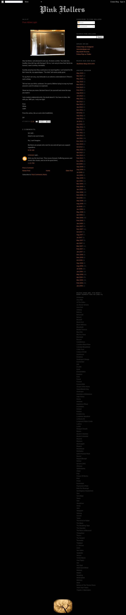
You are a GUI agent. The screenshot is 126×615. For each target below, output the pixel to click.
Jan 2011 (80, 138)
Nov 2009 (80, 161)
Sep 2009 (80, 167)
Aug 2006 (80, 266)
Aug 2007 (80, 235)
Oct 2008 (80, 198)
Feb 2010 (80, 158)
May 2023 (80, 73)
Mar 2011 (80, 132)
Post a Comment (27, 168)
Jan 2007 (80, 252)
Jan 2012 (80, 107)
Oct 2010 (80, 147)
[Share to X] (44, 121)
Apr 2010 (80, 152)
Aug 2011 (80, 118)
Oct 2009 (80, 164)
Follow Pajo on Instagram (85, 47)
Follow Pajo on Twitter (84, 54)
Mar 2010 (80, 155)
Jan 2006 (80, 286)
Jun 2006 (80, 271)
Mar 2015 (80, 84)
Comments (83, 26)
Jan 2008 (80, 223)
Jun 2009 (80, 175)
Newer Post (26, 170)
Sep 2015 (80, 81)
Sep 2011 (80, 115)
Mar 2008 (80, 217)
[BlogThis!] (42, 121)
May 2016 (80, 79)
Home (48, 170)
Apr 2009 (80, 181)
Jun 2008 (80, 209)
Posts (81, 22)
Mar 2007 (80, 246)
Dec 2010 (80, 141)
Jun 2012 (80, 96)
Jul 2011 (79, 121)
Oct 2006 (80, 260)
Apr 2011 (80, 130)
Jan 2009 (80, 189)
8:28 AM (31, 150)
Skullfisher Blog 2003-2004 (86, 63)
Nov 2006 (80, 257)
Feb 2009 (80, 186)
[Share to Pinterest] (49, 121)
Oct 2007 (80, 232)
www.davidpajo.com (83, 49)
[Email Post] (37, 121)
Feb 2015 (80, 87)
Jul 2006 (79, 269)
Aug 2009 (80, 169)
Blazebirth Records (83, 51)
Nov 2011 (80, 110)
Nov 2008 (80, 195)
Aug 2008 (80, 203)
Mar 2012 (80, 104)
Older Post (69, 170)
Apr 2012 (80, 101)
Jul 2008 (79, 206)
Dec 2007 (80, 226)
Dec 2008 (80, 192)
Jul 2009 (79, 172)
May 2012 (80, 98)
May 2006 (80, 274)
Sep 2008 (80, 200)
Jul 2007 (79, 237)
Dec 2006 (80, 254)
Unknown (31, 155)
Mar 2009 (80, 184)
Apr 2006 (80, 277)
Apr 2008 (80, 215)
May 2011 (80, 127)
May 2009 (80, 178)
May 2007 (80, 240)
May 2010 (80, 149)
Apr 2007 (80, 243)
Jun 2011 (80, 124)
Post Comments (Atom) (39, 174)
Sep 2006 (80, 263)
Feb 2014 (80, 90)
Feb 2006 (80, 283)
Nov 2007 (80, 229)
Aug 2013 (80, 93)
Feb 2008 (80, 220)
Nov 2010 (80, 144)
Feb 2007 (80, 249)
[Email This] (40, 121)
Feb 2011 (80, 135)
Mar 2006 (80, 280)
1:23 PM (31, 163)
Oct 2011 (79, 113)
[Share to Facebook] (47, 121)
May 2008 (80, 212)
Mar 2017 (80, 76)
